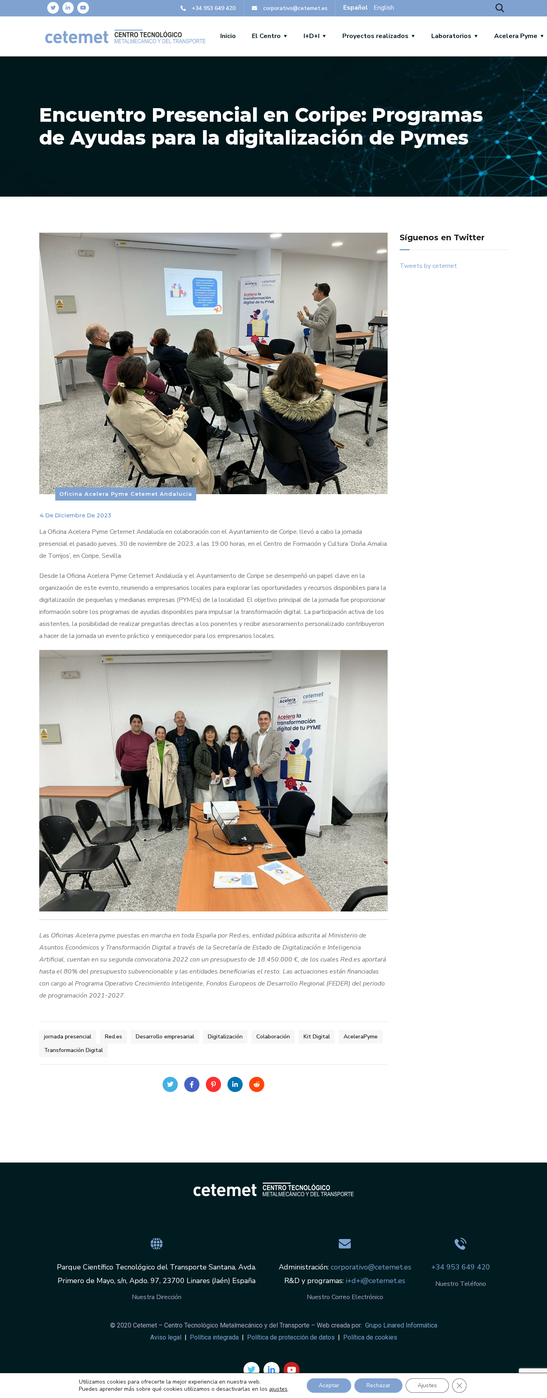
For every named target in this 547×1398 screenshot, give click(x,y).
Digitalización (225, 1036)
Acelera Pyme (515, 36)
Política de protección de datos (290, 1337)
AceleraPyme (361, 1036)
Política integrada (214, 1337)
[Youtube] (83, 8)
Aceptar (329, 1385)
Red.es (113, 1036)
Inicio (228, 36)
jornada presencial (67, 1036)
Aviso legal (165, 1337)
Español (355, 7)
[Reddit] (256, 1084)
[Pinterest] (213, 1084)
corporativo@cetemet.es (371, 1267)
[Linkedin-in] (68, 8)
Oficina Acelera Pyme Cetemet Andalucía (125, 494)
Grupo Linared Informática (400, 1325)
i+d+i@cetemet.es (374, 1280)
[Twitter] (53, 8)
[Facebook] (191, 1084)
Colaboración (273, 1036)
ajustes (278, 1389)
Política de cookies (369, 1337)
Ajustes (427, 1385)
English (384, 7)
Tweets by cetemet (428, 265)
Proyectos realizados (375, 36)
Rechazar (378, 1385)
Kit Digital (317, 1036)
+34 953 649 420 (460, 1267)
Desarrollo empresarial (165, 1036)
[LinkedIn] (235, 1084)
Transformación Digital (73, 1050)
